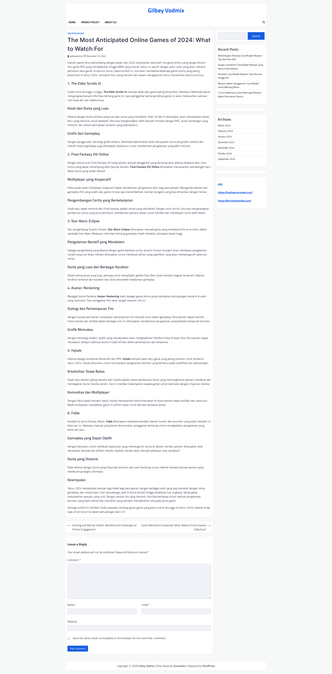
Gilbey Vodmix (166, 10)
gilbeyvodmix (76, 56)
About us (110, 22)
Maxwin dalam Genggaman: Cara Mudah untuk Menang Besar (238, 85)
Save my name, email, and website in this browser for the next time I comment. (119, 638)
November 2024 (226, 148)
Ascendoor (179, 666)
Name (71, 605)
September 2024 (226, 159)
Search (256, 36)
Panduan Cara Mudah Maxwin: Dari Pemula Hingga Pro (240, 76)
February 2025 (225, 131)
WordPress (208, 666)
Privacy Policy (90, 22)
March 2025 (224, 125)
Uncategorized (75, 33)
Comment (74, 560)
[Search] (263, 22)
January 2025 (225, 137)
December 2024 (226, 142)
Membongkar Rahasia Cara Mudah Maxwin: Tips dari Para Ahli (240, 57)
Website (72, 621)
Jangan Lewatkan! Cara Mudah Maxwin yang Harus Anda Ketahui (240, 67)
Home (72, 22)
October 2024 (225, 153)
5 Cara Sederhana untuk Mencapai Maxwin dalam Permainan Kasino (239, 94)
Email (146, 605)
